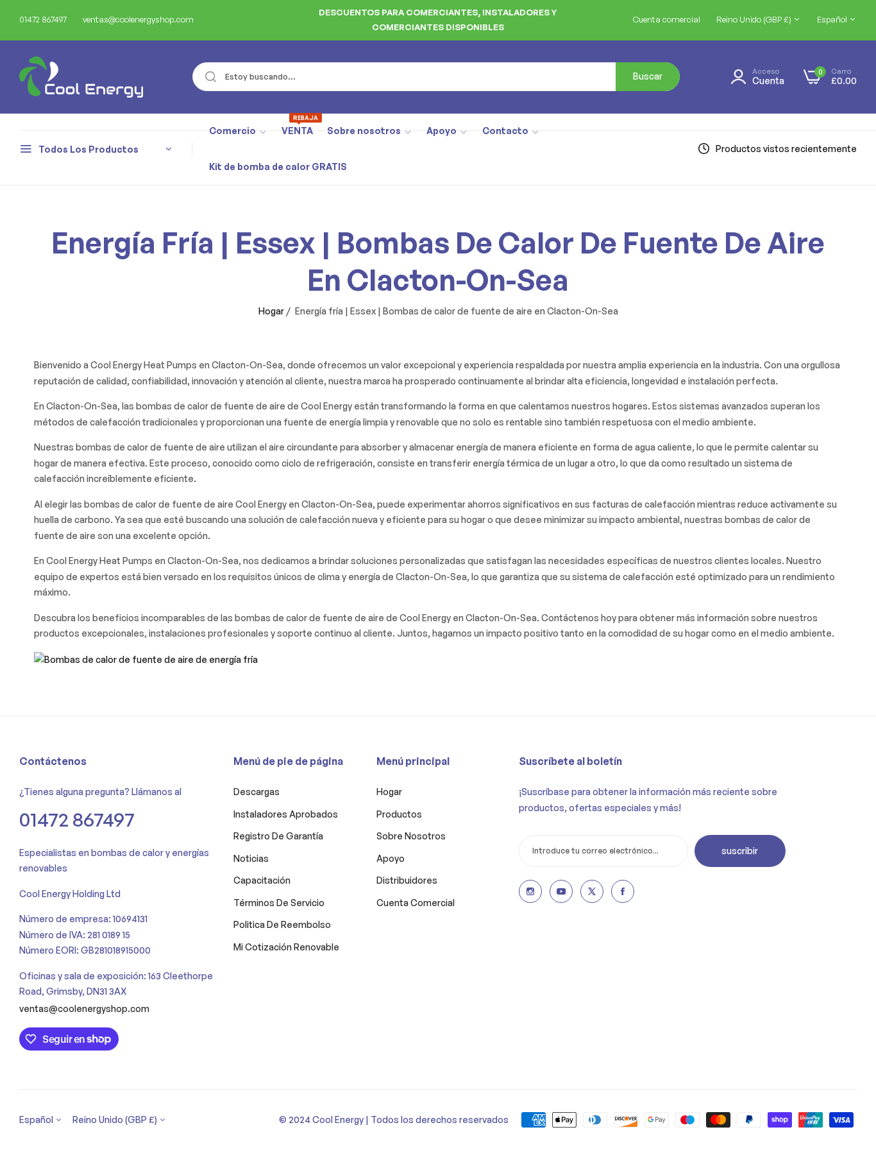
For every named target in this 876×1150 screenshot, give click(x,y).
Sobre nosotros (411, 835)
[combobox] (436, 76)
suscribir (739, 850)
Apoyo (390, 858)
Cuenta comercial (415, 902)
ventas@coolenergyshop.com (84, 1008)
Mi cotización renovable (286, 946)
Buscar (647, 76)
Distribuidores (406, 880)
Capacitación (262, 880)
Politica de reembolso (282, 924)
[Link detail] (530, 891)
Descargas (256, 791)
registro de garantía (278, 835)
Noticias (251, 858)
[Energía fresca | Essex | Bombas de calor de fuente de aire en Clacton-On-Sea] (146, 658)
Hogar (271, 310)
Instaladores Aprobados (285, 814)
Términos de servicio (278, 902)
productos (399, 814)
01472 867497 (77, 819)
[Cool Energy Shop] (65, 77)
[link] (238, 132)
